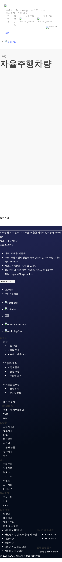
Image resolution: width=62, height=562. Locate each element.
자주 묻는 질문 (10, 526)
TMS (5, 414)
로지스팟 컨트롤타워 (13, 409)
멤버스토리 (8, 521)
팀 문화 (6, 513)
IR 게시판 (8, 488)
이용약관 (9, 538)
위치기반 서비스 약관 (15, 546)
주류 (5, 455)
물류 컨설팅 (9, 401)
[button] (56, 16)
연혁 (5, 501)
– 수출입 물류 (15, 375)
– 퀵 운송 (12, 345)
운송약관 (9, 542)
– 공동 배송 (13, 371)
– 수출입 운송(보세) (18, 354)
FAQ (5, 505)
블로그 (18, 129)
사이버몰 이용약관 (14, 550)
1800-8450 (52, 551)
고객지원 (7, 484)
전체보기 (7, 463)
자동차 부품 (9, 447)
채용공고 (7, 517)
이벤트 (6, 480)
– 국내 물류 (13, 367)
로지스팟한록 (11, 293)
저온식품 (7, 439)
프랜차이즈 (8, 426)
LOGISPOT (33, 170)
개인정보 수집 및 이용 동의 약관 (21, 534)
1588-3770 (50, 534)
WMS (6, 418)
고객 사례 (8, 476)
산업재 (6, 443)
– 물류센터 (13, 388)
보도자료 (7, 468)
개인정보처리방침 (14, 530)
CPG (5, 434)
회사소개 (7, 497)
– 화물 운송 (13, 350)
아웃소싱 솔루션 (11, 384)
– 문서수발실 (14, 392)
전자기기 (7, 451)
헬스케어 (7, 430)
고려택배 (9, 289)
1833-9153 (50, 538)
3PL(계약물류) (10, 363)
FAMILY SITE (7, 281)
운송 (5, 341)
